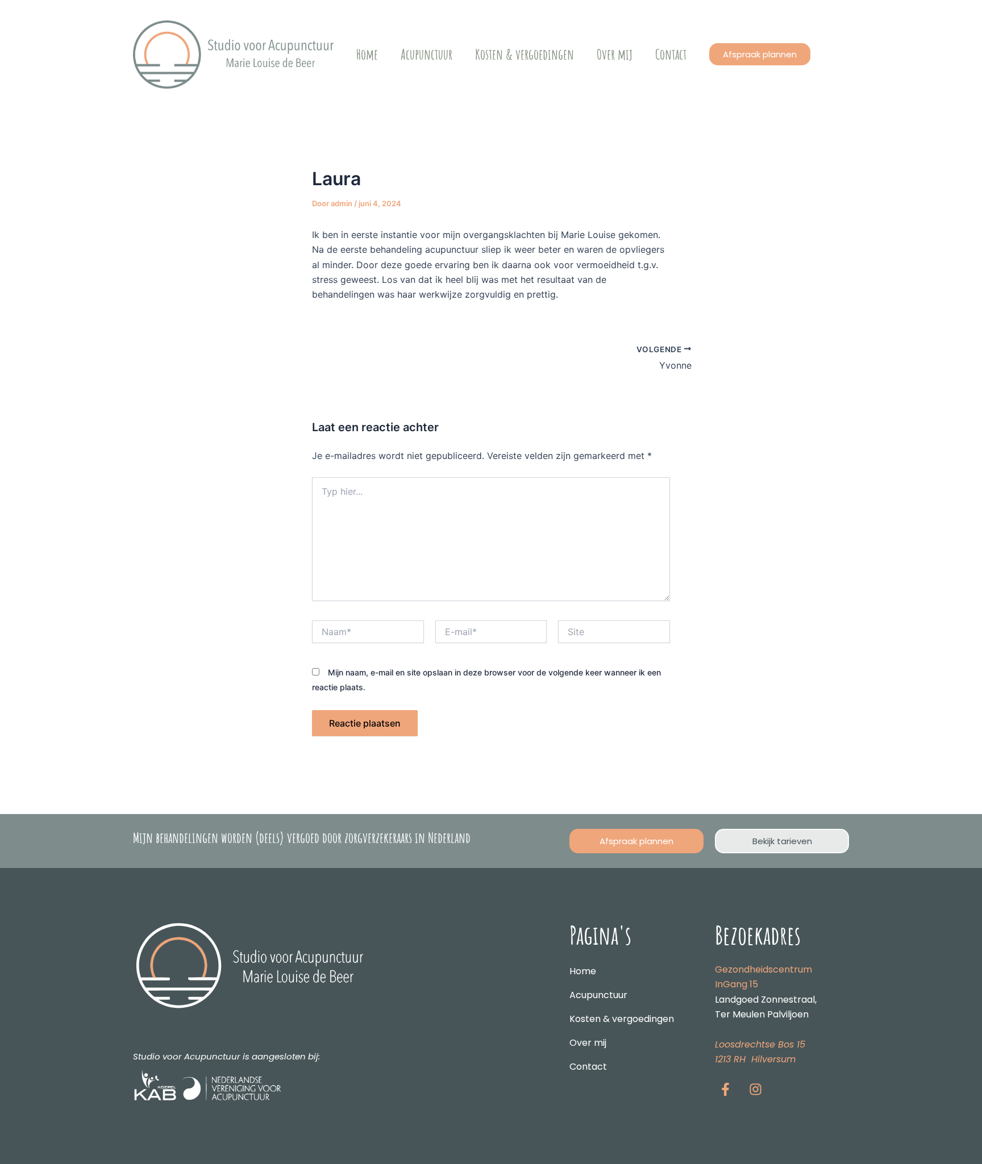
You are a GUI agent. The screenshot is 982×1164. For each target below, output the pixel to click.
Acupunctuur (426, 54)
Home (367, 54)
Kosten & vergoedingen (524, 54)
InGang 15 (736, 984)
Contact (670, 54)
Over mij (615, 54)
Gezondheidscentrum (763, 969)
